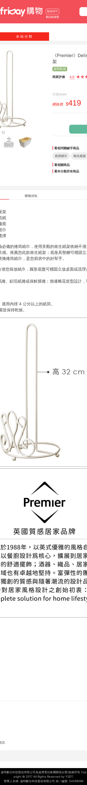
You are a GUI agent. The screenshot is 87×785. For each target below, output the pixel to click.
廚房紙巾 (61, 156)
